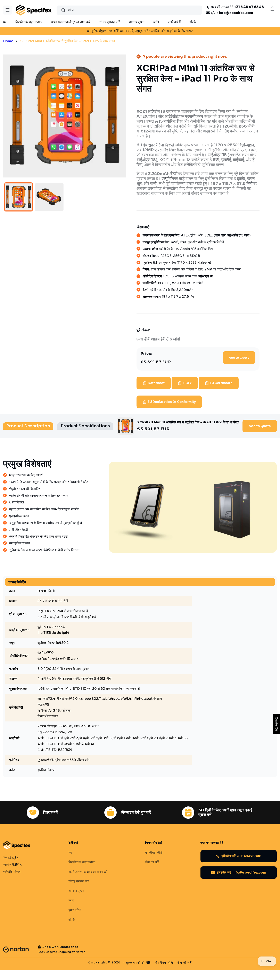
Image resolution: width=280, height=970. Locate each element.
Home (8, 41)
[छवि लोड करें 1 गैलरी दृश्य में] (18, 197)
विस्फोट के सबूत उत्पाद (81, 862)
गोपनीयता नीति (154, 853)
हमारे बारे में (74, 910)
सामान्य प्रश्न (76, 891)
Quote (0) (276, 724)
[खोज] (63, 10)
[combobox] (129, 10)
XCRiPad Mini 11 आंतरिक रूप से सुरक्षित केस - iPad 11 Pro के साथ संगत (67, 41)
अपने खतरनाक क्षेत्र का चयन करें (87, 872)
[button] (7, 10)
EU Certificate (221, 383)
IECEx (187, 383)
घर (70, 853)
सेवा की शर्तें (152, 862)
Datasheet (156, 383)
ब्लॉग (71, 901)
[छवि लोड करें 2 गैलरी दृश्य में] (49, 197)
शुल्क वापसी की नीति (138, 962)
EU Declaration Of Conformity (172, 402)
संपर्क (71, 920)
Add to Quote (239, 358)
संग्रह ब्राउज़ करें (78, 881)
